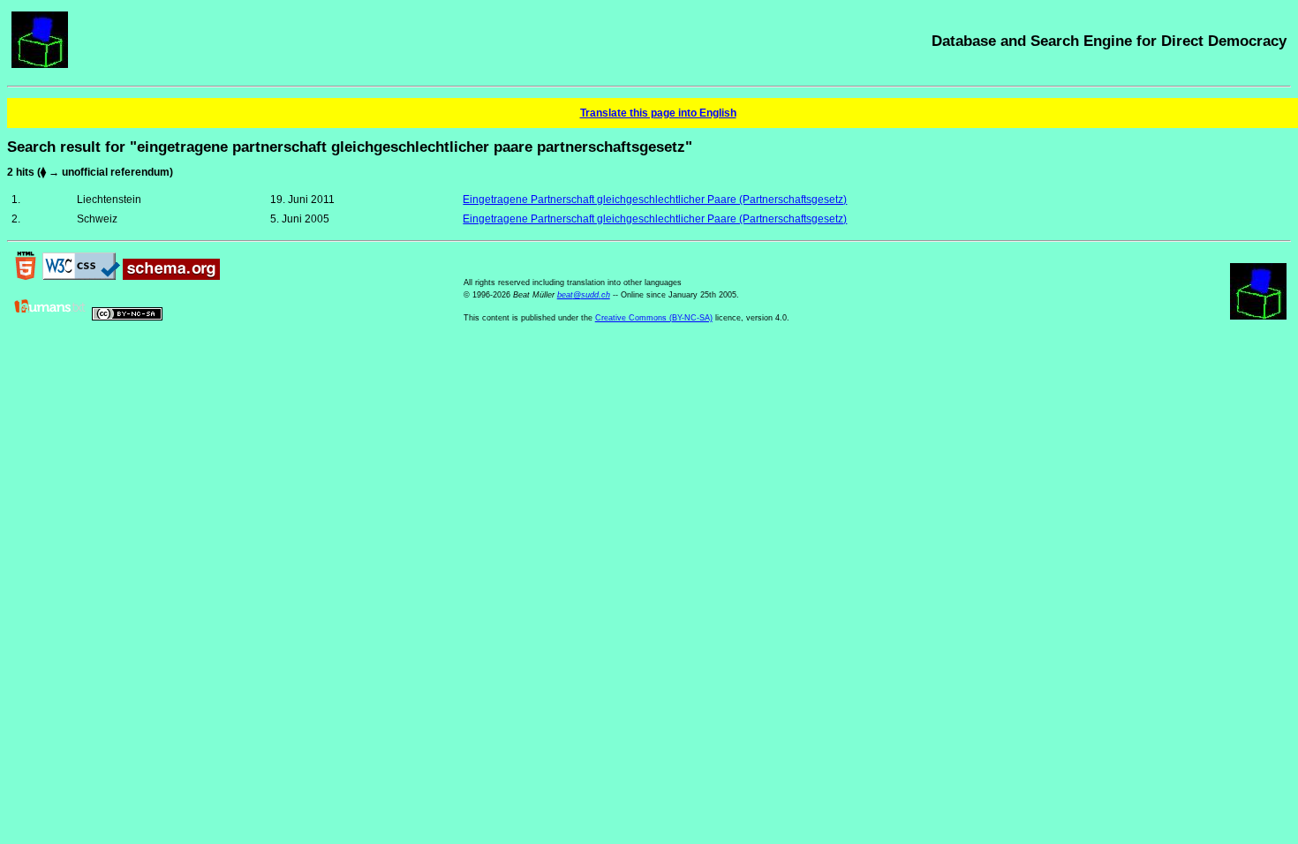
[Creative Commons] (127, 317)
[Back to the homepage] (39, 64)
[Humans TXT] (50, 317)
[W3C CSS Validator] (81, 276)
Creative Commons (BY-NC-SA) (654, 317)
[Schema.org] (171, 276)
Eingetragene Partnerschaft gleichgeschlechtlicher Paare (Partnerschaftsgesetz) (655, 199)
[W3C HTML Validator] (25, 276)
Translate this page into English (658, 113)
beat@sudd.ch (583, 294)
